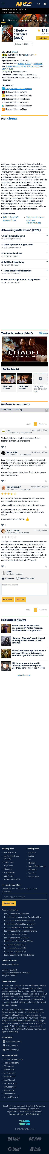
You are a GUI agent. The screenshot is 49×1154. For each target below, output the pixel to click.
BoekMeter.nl (9, 1080)
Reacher (31, 863)
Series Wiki (34, 1109)
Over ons (29, 1106)
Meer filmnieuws (24, 675)
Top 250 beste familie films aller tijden (19, 924)
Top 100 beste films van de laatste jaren (20, 931)
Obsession (8, 869)
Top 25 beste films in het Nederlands (19, 955)
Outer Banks (33, 877)
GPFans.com (9, 1070)
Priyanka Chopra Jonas (16, 66)
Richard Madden (34, 66)
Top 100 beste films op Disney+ (17, 938)
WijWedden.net (10, 1087)
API (38, 1114)
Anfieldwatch (9, 1094)
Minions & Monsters (12, 879)
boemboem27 (14, 487)
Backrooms (8, 876)
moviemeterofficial (14, 1042)
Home (4, 9)
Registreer (7, 1106)
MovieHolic (12, 452)
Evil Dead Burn (10, 853)
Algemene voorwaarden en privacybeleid (24, 1111)
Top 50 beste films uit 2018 (15, 948)
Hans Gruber (13, 530)
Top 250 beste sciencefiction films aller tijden (22, 917)
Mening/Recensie (27, 578)
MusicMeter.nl (9, 1077)
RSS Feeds (30, 1114)
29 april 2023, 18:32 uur (39, 487)
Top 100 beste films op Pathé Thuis (18, 941)
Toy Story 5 (8, 866)
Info (3, 20)
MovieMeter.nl (10, 1073)
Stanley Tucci (7, 69)
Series (12, 9)
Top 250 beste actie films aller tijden (18, 927)
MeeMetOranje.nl (11, 1097)
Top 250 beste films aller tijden (16, 914)
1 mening (18, 410)
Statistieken (40, 20)
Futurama (32, 870)
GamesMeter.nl (10, 1083)
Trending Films (8, 849)
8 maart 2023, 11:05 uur (39, 430)
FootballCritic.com (11, 1063)
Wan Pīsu (32, 873)
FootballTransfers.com (13, 1059)
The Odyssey (9, 872)
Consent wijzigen (16, 1114)
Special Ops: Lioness (36, 866)
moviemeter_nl (12, 1050)
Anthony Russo (24, 64)
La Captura (8, 862)
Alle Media (43, 333)
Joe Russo (38, 64)
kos (8, 430)
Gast (9, 571)
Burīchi (31, 856)
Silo (29, 859)
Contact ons (19, 1106)
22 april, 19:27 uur (41, 530)
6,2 (29, 55)
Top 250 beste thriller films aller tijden (19, 921)
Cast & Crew (26, 20)
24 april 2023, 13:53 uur (39, 452)
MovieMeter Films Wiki (18, 1109)
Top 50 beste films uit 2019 (15, 951)
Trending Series (33, 849)
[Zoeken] (38, 4)
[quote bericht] (46, 447)
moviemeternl (12, 1046)
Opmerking (9, 578)
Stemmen (12, 20)
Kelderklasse (9, 1090)
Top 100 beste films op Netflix (16, 934)
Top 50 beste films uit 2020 (15, 945)
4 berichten (6, 410)
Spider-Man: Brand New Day (11, 857)
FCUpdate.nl (9, 1066)
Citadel (21, 9)
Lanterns (32, 853)
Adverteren (40, 1106)
